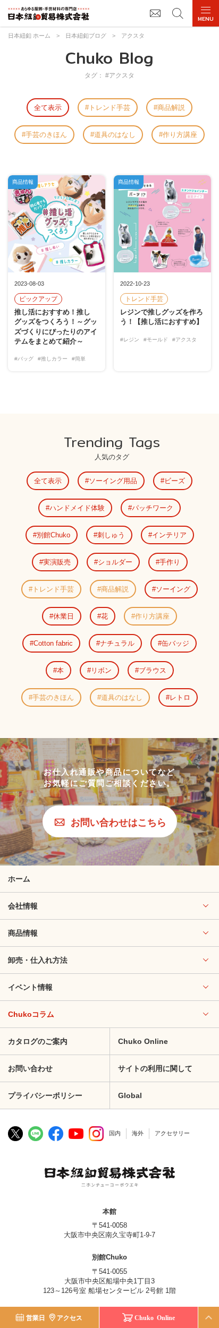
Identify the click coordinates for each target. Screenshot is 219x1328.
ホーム (19, 879)
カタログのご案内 (38, 1041)
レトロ (180, 697)
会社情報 (23, 906)
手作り (169, 562)
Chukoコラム (31, 1014)
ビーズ (174, 481)
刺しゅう (111, 535)
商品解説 (171, 108)
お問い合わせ (30, 1068)
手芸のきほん (46, 135)
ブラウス (152, 670)
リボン (101, 670)
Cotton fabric (53, 643)
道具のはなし (115, 135)
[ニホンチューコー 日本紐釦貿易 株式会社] (110, 1178)
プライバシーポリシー (45, 1095)
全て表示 (48, 108)
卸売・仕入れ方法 (38, 960)
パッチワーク (152, 508)
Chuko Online (143, 1041)
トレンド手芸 (109, 108)
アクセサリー (172, 1133)
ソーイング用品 (113, 481)
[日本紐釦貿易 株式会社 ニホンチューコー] (48, 13)
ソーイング (173, 589)
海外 (138, 1133)
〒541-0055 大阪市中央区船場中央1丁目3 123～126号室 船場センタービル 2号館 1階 (109, 1281)
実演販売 (57, 562)
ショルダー (115, 562)
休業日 (63, 616)
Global (130, 1095)
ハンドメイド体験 (77, 508)
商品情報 (23, 933)
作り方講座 (180, 135)
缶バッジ (175, 643)
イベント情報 (30, 987)
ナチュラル (117, 643)
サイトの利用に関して (155, 1068)
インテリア (169, 535)
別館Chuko (53, 535)
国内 (115, 1133)
